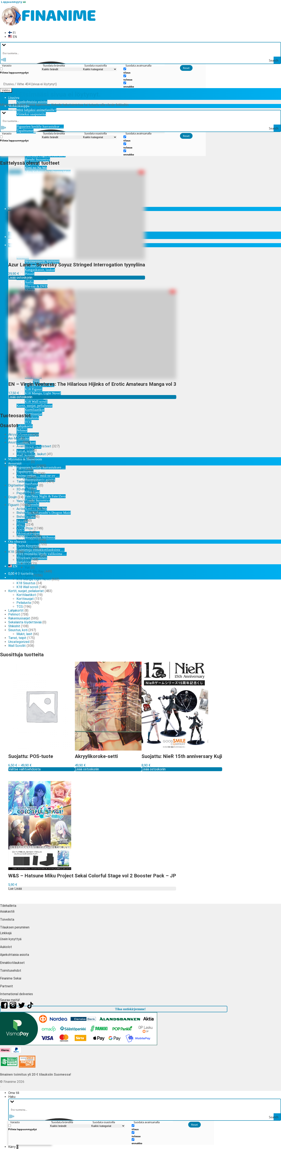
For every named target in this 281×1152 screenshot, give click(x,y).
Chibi (19, 520)
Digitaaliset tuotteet (23, 485)
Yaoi (27, 564)
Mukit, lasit (24, 634)
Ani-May (14, 438)
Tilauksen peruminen (31, 558)
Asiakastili (7, 911)
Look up (22, 532)
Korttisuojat (33, 414)
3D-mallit (23, 489)
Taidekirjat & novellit (31, 481)
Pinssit (21, 458)
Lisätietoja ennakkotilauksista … (40, 550)
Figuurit (13, 505)
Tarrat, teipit (17, 638)
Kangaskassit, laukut (31, 454)
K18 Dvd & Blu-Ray (30, 571)
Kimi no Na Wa (36, 168)
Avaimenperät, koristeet (33, 446)
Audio (29, 282)
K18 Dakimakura (27, 556)
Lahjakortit (24, 426)
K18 (11, 552)
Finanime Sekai (10, 978)
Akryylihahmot (18, 434)
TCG (28, 422)
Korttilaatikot (34, 410)
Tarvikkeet (24, 548)
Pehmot (21, 430)
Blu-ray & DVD (36, 286)
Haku (11, 1097)
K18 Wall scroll (36, 401)
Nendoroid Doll (27, 540)
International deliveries (16, 994)
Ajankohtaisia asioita (31, 102)
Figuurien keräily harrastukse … (40, 126)
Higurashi (32, 504)
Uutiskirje (23, 562)
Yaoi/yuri (22, 501)
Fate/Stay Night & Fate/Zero (45, 496)
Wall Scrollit (17, 646)
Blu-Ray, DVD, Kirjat (22, 466)
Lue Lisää (15, 889)
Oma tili (13, 1093)
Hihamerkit (24, 450)
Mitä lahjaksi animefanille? (36, 110)
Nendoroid (23, 536)
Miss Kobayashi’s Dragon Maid (48, 513)
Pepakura (23, 493)
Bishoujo (22, 513)
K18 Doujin (24, 560)
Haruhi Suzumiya (37, 159)
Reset (186, 68)
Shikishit (14, 626)
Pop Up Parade (27, 544)
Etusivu (8, 84)
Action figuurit (26, 509)
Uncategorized (18, 642)
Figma (20, 524)
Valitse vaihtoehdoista (24, 769)
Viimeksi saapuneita (31, 114)
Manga (21, 477)
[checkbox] (20, 70)
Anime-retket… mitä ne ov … (38, 476)
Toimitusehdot (10, 970)
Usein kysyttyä (10, 939)
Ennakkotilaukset (12, 963)
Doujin (12, 497)
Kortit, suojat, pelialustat (34, 406)
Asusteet (15, 442)
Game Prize (24, 528)
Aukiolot (6, 947)
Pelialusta (32, 418)
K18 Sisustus (25, 583)
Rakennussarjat (19, 618)
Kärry (13, 1147)
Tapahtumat (25, 131)
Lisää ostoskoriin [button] (20, 278)
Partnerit (6, 986)
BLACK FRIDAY (19, 462)
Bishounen (23, 517)
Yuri (27, 567)
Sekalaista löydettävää (25, 622)
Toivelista (7, 919)
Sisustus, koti (18, 630)
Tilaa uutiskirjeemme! (130, 1009)
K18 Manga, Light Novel (33, 579)
